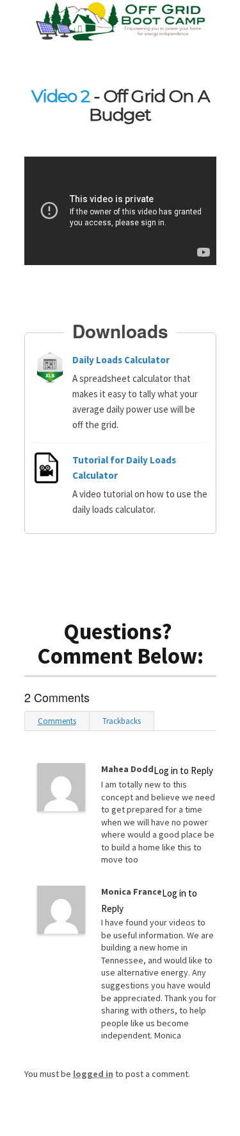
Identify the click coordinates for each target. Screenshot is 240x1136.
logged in (93, 1074)
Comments (57, 721)
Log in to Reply (183, 770)
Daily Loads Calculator (121, 360)
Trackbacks (121, 721)
